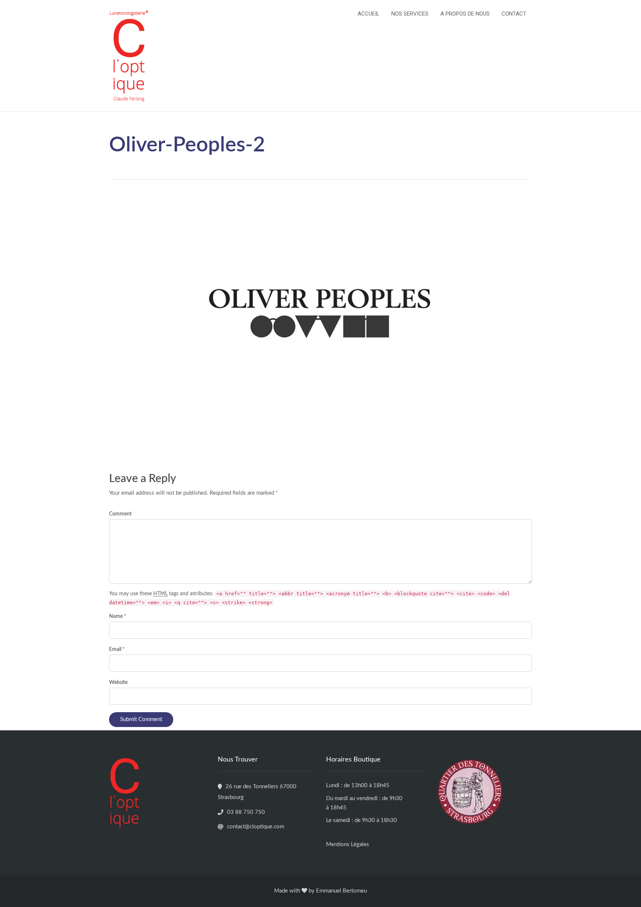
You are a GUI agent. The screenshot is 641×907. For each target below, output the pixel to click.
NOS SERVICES (409, 13)
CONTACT (514, 13)
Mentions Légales (347, 844)
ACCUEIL (368, 13)
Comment (120, 514)
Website (118, 682)
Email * (117, 649)
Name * (117, 616)
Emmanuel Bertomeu (341, 891)
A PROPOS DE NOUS (465, 13)
